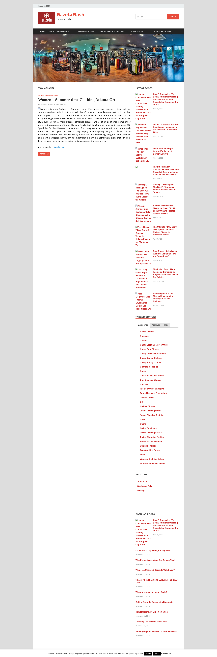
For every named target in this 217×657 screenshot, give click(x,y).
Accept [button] (148, 653)
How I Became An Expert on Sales (151, 612)
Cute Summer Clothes (150, 380)
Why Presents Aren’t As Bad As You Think (155, 560)
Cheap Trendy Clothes (150, 362)
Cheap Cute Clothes (149, 349)
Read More (59, 147)
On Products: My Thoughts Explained (153, 550)
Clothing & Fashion (149, 367)
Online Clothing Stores (151, 433)
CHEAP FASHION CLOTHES (60, 31)
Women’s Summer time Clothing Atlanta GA (76, 99)
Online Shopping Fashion (152, 437)
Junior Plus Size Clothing (152, 415)
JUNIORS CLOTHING (86, 31)
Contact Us (142, 482)
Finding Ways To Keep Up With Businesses (156, 631)
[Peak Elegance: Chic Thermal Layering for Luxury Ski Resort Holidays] (143, 294)
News (142, 419)
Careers (144, 340)
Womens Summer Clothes (48, 95)
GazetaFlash (70, 14)
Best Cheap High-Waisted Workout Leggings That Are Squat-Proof (165, 253)
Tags (166, 325)
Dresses (144, 384)
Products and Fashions (151, 441)
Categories (143, 325)
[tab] (143, 325)
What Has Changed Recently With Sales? (155, 570)
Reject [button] (157, 653)
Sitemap (141, 490)
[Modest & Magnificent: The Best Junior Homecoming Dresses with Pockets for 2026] (143, 125)
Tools (142, 455)
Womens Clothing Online (152, 459)
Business (144, 336)
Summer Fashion (148, 446)
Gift (141, 402)
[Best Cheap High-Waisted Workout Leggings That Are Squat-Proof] (143, 251)
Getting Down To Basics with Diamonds (154, 602)
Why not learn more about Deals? (151, 592)
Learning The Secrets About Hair (151, 622)
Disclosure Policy (145, 486)
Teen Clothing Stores (150, 450)
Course (143, 371)
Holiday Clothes (147, 406)
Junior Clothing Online (150, 411)
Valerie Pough (61, 104)
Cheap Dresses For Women (153, 354)
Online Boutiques (148, 428)
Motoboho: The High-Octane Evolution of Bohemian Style (163, 151)
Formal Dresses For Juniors (153, 393)
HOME (42, 31)
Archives (156, 325)
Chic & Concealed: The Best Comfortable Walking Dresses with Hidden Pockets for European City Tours (165, 99)
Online (143, 424)
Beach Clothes (147, 332)
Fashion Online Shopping (152, 389)
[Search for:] (157, 16)
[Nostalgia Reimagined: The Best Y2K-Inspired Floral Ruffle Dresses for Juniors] (143, 185)
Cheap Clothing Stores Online (154, 345)
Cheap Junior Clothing (151, 358)
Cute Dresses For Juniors (152, 376)
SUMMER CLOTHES (138, 31)
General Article (147, 398)
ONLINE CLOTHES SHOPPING (112, 31)
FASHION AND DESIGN (162, 31)
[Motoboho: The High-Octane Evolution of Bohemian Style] (143, 149)
